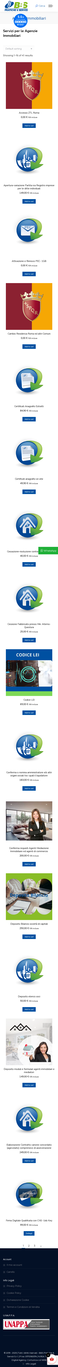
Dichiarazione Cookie (18, 1300)
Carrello (11, 1272)
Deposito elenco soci (29, 996)
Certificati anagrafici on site (29, 478)
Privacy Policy (14, 1286)
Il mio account (14, 1265)
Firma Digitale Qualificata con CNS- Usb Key (29, 1220)
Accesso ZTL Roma (29, 112)
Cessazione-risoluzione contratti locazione (29, 551)
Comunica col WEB (37, 1360)
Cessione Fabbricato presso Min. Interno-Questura (29, 626)
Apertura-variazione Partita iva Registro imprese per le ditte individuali (29, 187)
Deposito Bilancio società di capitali (29, 923)
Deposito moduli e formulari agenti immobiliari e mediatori (29, 1071)
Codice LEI (29, 699)
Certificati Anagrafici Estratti (29, 406)
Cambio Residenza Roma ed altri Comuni (29, 333)
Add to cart (29, 126)
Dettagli (29, 1233)
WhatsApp (50, 550)
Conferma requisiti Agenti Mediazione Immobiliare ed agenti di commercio (29, 850)
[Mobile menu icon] (50, 6)
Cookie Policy (14, 1293)
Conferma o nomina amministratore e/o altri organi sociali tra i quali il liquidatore (29, 774)
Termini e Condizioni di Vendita (23, 1307)
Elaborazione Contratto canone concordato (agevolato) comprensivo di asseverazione (29, 1146)
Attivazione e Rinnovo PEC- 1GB (29, 261)
